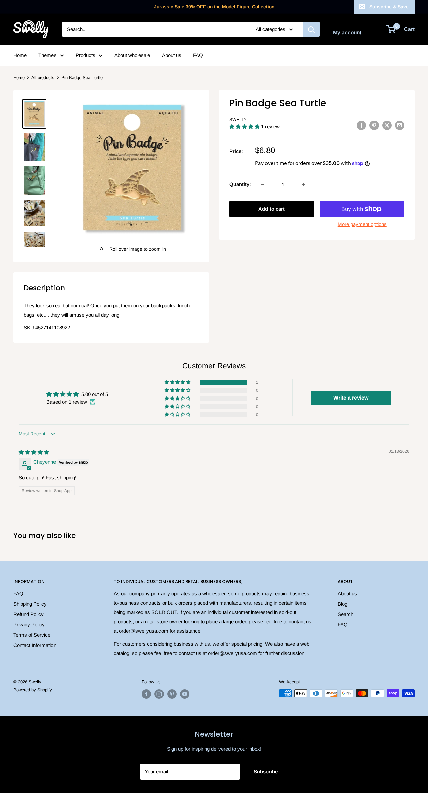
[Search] (311, 29)
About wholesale (132, 55)
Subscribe (266, 771)
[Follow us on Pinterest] (172, 694)
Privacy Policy (29, 624)
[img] (34, 452)
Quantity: (240, 184)
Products (85, 55)
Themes (47, 55)
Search (345, 614)
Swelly (238, 119)
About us (171, 55)
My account (347, 32)
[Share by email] (399, 125)
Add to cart (271, 209)
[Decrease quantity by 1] (262, 184)
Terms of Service (31, 635)
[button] (245, 126)
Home (20, 55)
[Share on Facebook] (361, 125)
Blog (342, 604)
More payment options (362, 224)
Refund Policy (28, 614)
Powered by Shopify (32, 689)
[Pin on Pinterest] (374, 125)
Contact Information (34, 645)
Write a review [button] (350, 398)
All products (43, 77)
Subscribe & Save (389, 6)
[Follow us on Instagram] (159, 694)
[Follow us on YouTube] (184, 694)
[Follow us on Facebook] (146, 694)
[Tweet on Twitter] (387, 125)
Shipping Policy (30, 604)
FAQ (198, 55)
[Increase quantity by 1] (303, 184)
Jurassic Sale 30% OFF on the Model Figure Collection (214, 6)
